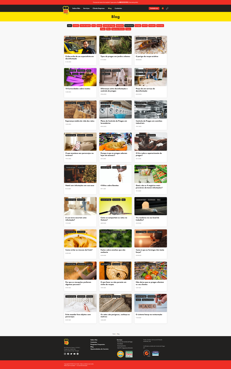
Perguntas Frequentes (98, 344)
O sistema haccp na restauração (149, 314)
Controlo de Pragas (109, 25)
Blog (110, 8)
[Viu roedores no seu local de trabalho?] (150, 206)
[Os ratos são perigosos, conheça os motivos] (115, 303)
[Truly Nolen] (66, 8)
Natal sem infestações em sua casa (79, 185)
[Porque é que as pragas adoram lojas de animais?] (115, 142)
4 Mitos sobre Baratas (110, 185)
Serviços (86, 8)
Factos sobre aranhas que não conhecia (113, 251)
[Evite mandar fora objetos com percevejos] (80, 303)
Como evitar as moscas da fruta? (78, 250)
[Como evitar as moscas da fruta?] (80, 238)
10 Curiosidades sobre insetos (77, 88)
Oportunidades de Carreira (99, 349)
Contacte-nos (154, 8)
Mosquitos (152, 25)
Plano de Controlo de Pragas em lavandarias (114, 122)
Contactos (118, 8)
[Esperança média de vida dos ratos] (80, 109)
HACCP (145, 25)
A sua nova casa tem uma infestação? (75, 218)
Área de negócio (85, 25)
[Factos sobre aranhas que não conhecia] (115, 238)
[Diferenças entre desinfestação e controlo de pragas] (115, 77)
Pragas (103, 29)
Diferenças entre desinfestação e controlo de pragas (114, 89)
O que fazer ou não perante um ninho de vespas (113, 283)
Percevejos (160, 25)
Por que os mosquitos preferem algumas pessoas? (78, 283)
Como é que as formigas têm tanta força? (150, 251)
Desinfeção (120, 25)
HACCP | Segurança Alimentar (125, 348)
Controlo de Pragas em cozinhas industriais (149, 122)
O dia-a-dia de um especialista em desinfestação (79, 57)
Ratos (108, 29)
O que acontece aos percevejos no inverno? (79, 154)
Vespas (128, 29)
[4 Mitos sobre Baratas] (115, 174)
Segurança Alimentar (118, 29)
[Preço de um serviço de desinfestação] (150, 77)
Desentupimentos (121, 346)
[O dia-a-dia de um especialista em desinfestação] (80, 45)
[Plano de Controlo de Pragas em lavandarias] (115, 109)
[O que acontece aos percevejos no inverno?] (80, 142)
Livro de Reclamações (82, 365)
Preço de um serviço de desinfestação (145, 89)
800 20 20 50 (123, 2)
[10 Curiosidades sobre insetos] (80, 77)
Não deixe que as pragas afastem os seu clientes (150, 283)
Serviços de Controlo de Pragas (124, 342)
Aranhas (75, 25)
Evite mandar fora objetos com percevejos (78, 315)
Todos (69, 25)
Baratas (99, 25)
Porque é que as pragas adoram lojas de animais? (114, 154)
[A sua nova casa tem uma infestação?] (80, 206)
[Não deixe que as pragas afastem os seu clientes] (150, 271)
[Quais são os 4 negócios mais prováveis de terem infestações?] (150, 174)
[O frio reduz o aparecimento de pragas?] (150, 142)
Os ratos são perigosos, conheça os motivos (115, 315)
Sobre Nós (76, 8)
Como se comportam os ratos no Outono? (114, 218)
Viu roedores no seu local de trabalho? (147, 218)
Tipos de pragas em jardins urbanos (115, 56)
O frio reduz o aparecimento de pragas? (149, 154)
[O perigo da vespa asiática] (150, 45)
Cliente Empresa (98, 8)
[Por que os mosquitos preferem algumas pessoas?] (80, 271)
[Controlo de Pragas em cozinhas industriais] (150, 109)
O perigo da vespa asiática (147, 56)
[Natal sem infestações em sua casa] (80, 174)
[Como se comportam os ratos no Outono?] (115, 206)
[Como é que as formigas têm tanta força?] (150, 238)
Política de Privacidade (69, 365)
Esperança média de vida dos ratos (79, 121)
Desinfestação (129, 25)
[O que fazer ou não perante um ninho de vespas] (115, 271)
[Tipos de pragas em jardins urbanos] (115, 45)
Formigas (137, 25)
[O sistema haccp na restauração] (150, 303)
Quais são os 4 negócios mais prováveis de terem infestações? (149, 186)
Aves (93, 25)
